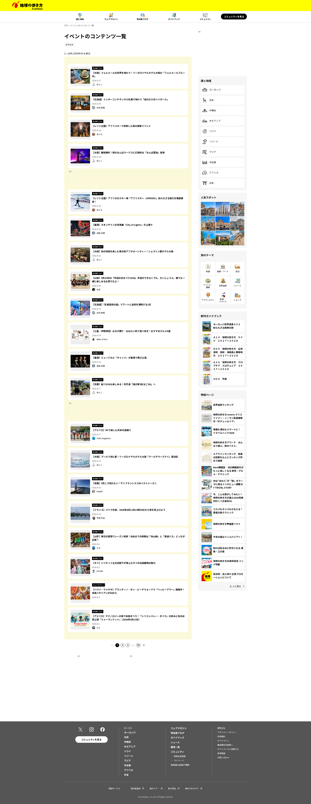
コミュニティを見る (234, 16)
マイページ (179, 760)
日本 (211, 183)
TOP (66, 25)
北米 (211, 100)
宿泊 (237, 271)
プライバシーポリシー (227, 732)
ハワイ (212, 131)
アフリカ (213, 172)
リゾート (213, 141)
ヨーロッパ (215, 89)
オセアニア (215, 121)
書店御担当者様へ (225, 744)
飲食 (208, 271)
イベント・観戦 (208, 285)
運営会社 (221, 728)
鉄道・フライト (223, 300)
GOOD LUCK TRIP (180, 764)
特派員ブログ (142, 19)
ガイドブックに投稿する (228, 749)
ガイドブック (174, 19)
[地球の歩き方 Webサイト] (27, 5)
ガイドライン (223, 740)
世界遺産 (223, 285)
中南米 (212, 110)
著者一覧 (175, 747)
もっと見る (235, 586)
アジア (212, 152)
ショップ (237, 299)
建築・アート (223, 271)
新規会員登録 (180, 756)
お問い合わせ (223, 757)
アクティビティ (208, 299)
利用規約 (221, 736)
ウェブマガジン (111, 19)
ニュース (175, 742)
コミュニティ (205, 19)
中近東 (212, 162)
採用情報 (221, 753)
